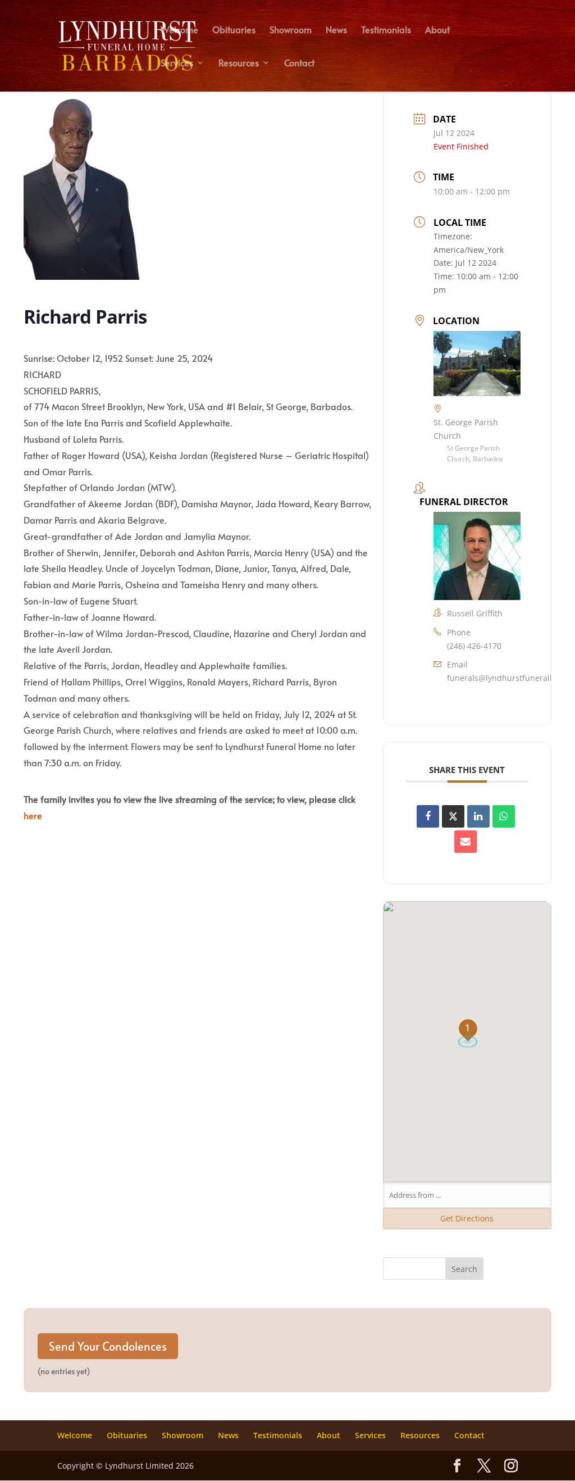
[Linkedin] (478, 816)
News (336, 30)
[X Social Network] (453, 816)
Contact (299, 63)
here (33, 815)
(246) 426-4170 (474, 645)
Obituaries (233, 30)
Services (177, 63)
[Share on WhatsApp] (503, 816)
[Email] (465, 841)
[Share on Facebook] (428, 816)
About (437, 30)
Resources (238, 63)
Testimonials (386, 30)
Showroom (291, 30)
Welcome (179, 30)
